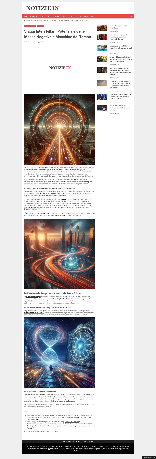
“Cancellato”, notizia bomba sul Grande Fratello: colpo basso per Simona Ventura (120, 97)
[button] (131, 16)
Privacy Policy (88, 442)
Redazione (67, 442)
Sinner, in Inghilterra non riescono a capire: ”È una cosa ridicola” (120, 108)
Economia (33, 16)
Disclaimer (77, 442)
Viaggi (57, 16)
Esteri (42, 16)
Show (79, 16)
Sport (86, 16)
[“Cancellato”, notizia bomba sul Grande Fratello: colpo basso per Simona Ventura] (102, 97)
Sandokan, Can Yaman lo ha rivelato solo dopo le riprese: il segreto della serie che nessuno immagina (120, 71)
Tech (92, 16)
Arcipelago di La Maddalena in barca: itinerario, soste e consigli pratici (121, 48)
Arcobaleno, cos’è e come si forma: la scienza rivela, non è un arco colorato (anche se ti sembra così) (120, 84)
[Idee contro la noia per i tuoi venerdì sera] (102, 28)
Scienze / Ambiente (30, 26)
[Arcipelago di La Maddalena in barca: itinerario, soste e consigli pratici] (102, 48)
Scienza (71, 16)
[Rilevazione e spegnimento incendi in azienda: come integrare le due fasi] (102, 37)
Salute (64, 16)
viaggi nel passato (61, 215)
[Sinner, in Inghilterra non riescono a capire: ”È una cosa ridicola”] (102, 108)
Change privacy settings (149, 457)
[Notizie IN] (42, 8)
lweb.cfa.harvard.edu (72, 422)
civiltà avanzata (47, 213)
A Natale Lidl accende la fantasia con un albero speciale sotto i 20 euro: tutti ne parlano (121, 59)
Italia (25, 16)
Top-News (40, 26)
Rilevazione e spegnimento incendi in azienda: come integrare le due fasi (119, 37)
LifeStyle (49, 16)
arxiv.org (39, 420)
